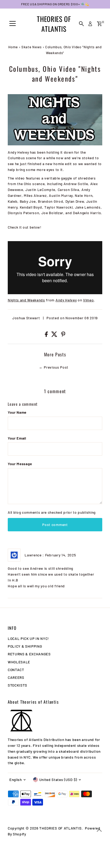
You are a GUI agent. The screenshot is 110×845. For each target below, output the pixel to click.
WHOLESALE (19, 662)
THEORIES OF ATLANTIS (54, 24)
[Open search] (81, 23)
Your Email (17, 438)
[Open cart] (99, 23)
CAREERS (16, 677)
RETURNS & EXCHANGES (29, 654)
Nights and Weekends (26, 300)
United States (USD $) (58, 779)
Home (13, 47)
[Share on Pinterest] (63, 335)
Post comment (55, 524)
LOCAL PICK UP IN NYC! (28, 638)
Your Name (17, 412)
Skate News (31, 47)
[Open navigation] (12, 23)
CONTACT (16, 669)
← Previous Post (53, 367)
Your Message (20, 463)
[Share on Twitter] (54, 335)
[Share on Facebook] (47, 335)
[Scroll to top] (99, 830)
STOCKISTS (17, 685)
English (15, 779)
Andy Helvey (66, 300)
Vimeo (88, 300)
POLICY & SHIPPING (25, 646)
